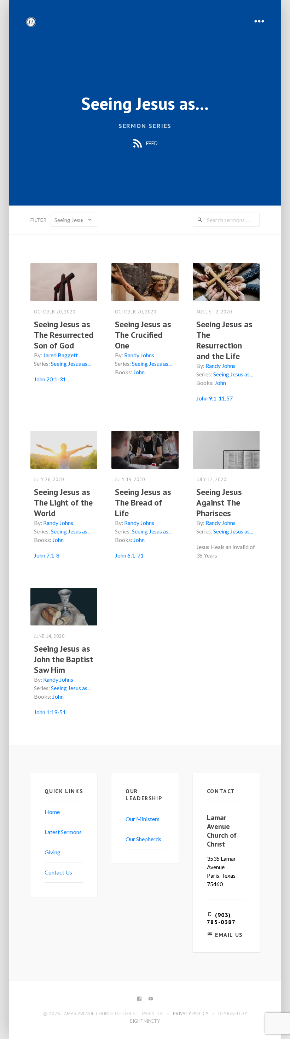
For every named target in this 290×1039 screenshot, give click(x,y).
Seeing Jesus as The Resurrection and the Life (224, 340)
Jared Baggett (60, 355)
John (139, 372)
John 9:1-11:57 (214, 398)
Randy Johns (139, 355)
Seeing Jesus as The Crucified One (143, 335)
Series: (42, 363)
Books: (123, 372)
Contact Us (58, 872)
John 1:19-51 (50, 712)
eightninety (145, 1021)
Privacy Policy (190, 1013)
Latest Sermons (63, 832)
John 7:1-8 (46, 555)
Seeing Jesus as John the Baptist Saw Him (63, 659)
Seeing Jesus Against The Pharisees (219, 502)
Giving (52, 852)
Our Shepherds (143, 839)
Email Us (229, 934)
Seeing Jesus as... (71, 363)
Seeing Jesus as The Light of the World (63, 502)
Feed (151, 143)
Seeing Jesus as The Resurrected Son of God (63, 335)
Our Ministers (143, 818)
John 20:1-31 (50, 379)
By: (38, 355)
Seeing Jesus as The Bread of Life (143, 502)
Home (52, 811)
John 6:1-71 (129, 555)
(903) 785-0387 (221, 918)
